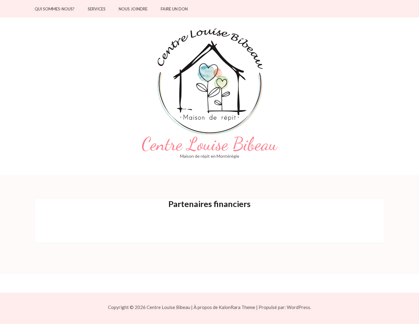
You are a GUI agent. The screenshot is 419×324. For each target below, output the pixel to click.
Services (97, 9)
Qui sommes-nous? (55, 9)
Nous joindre (133, 9)
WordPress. (299, 307)
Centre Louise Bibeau (209, 144)
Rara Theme (243, 307)
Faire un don (174, 9)
